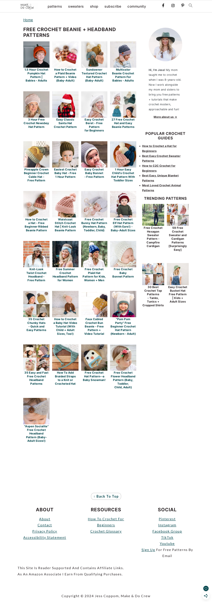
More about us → (165, 117)
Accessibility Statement (44, 537)
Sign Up (148, 550)
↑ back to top (106, 496)
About (44, 519)
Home (28, 20)
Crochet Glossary (106, 531)
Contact (45, 525)
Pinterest (167, 519)
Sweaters (76, 6)
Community (136, 6)
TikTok (167, 537)
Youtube (167, 543)
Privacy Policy (44, 531)
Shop (94, 6)
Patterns (55, 6)
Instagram (167, 525)
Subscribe (112, 6)
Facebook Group (167, 531)
